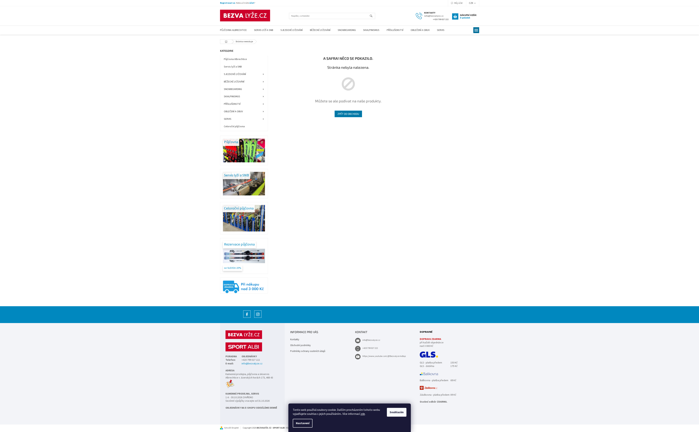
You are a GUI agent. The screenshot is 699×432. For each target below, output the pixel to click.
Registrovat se (227, 3)
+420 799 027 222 (370, 348)
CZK (471, 3)
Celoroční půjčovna (234, 126)
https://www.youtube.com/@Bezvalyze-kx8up (384, 356)
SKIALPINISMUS (232, 96)
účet (251, 3)
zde (363, 414)
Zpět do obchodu (348, 113)
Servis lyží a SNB (233, 67)
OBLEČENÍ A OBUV (233, 111)
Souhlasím (397, 412)
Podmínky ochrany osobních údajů (307, 351)
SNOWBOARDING (233, 89)
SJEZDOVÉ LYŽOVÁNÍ (235, 74)
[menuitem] (233, 30)
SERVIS (227, 119)
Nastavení (302, 423)
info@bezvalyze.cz (252, 363)
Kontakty (294, 339)
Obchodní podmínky (300, 345)
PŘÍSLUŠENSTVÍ (232, 104)
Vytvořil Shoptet (231, 427)
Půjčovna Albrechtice (235, 59)
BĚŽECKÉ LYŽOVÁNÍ (234, 82)
